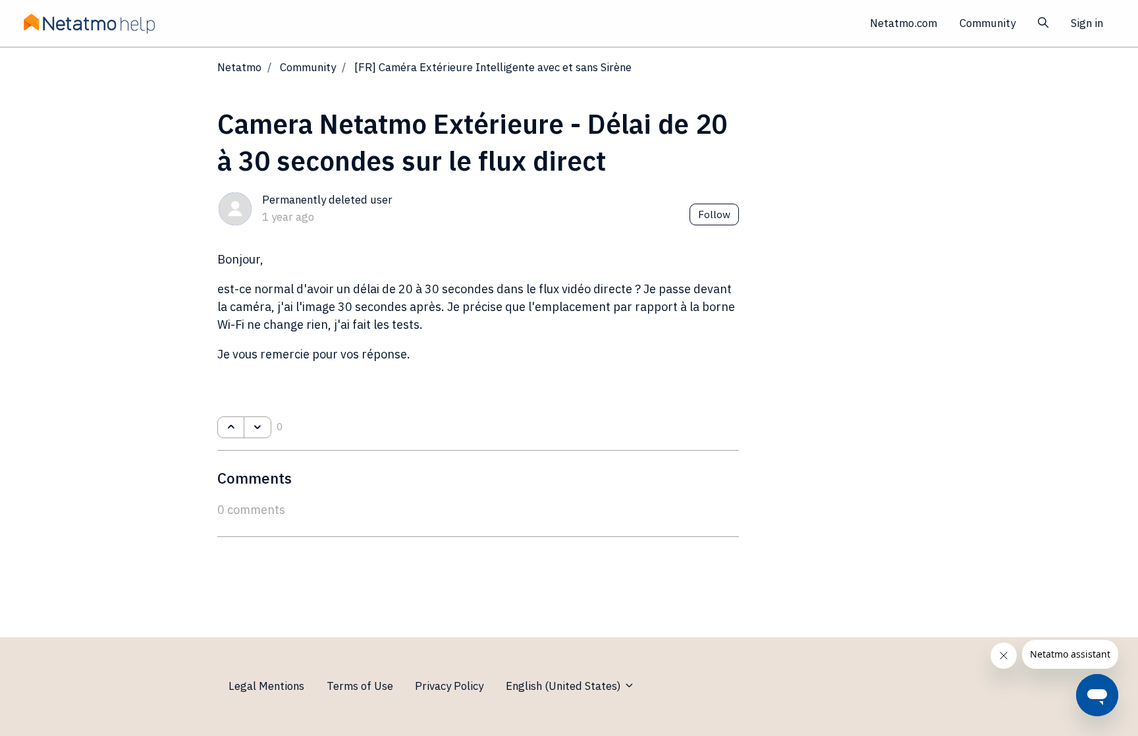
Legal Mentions (266, 686)
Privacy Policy (449, 686)
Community (988, 23)
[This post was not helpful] (257, 427)
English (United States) (565, 686)
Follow (714, 214)
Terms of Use (360, 686)
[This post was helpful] (230, 427)
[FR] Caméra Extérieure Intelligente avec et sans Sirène (493, 67)
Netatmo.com (903, 23)
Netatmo (239, 67)
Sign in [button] (1087, 23)
